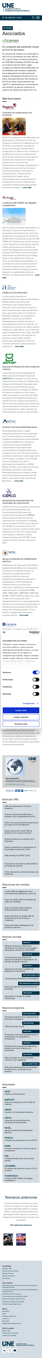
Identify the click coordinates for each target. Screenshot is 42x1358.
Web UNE (5, 1311)
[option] (21, 774)
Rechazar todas (21, 724)
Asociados (6, 1278)
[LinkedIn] (4, 1350)
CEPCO (31, 515)
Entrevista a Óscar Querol (11, 1294)
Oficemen (25, 76)
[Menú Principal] (38, 17)
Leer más (27, 188)
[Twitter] (10, 1350)
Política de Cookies (9, 1335)
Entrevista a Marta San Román (13, 1302)
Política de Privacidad (10, 1333)
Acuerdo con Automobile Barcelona (19, 427)
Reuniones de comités (10, 1271)
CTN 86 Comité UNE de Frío (11, 1304)
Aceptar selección (21, 717)
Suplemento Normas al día (11, 1323)
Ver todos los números (21, 1225)
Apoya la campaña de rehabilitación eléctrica (19, 560)
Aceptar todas (21, 710)
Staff (4, 1314)
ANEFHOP (7, 379)
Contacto (5, 1318)
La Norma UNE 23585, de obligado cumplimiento (19, 204)
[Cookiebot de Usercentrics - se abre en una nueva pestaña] (29, 632)
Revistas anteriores (9, 1316)
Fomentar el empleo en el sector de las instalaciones (19, 631)
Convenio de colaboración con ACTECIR (17, 114)
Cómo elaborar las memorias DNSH (15, 1296)
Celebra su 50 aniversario (14, 293)
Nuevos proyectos (8, 1276)
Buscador (5, 1321)
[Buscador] (33, 17)
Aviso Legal (6, 1330)
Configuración (29, 703)
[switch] (36, 679)
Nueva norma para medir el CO (13, 1299)
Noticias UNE (7, 1268)
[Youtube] (15, 1350)
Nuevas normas (7, 1273)
